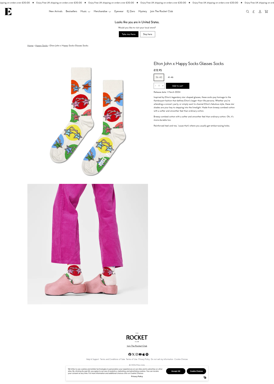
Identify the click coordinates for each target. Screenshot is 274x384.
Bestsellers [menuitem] (71, 11)
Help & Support (92, 359)
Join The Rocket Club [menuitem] (161, 11)
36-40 (159, 77)
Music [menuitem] (83, 11)
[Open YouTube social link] (140, 354)
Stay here (147, 34)
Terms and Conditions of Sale (112, 359)
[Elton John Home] (8, 11)
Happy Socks (41, 46)
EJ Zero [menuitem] (131, 11)
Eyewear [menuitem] (118, 11)
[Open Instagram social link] (137, 354)
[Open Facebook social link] (130, 354)
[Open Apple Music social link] (143, 354)
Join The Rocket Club (137, 346)
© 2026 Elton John (137, 365)
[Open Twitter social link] (133, 354)
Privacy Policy (144, 359)
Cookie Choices (181, 359)
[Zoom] (87, 121)
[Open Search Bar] (247, 11)
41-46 (170, 77)
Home (30, 46)
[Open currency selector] (254, 11)
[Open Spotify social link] (147, 354)
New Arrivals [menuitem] (55, 11)
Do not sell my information (162, 359)
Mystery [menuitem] (142, 11)
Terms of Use (131, 359)
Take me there (128, 34)
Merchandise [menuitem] (100, 11)
